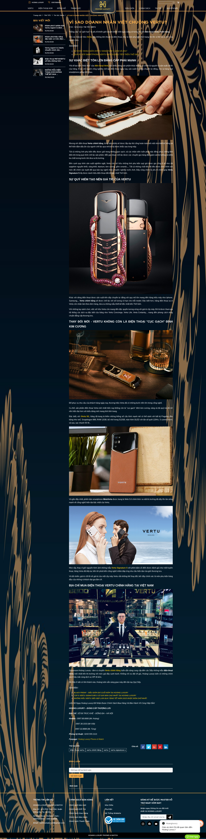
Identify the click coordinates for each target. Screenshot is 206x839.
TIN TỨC (158, 8)
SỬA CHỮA (129, 8)
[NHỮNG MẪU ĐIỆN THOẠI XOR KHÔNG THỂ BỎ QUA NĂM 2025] (38, 72)
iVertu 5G (85, 416)
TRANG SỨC (76, 8)
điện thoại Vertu (102, 66)
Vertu (89, 37)
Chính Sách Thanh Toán (79, 821)
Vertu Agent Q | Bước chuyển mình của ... (54, 49)
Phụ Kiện (108, 809)
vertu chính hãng (94, 750)
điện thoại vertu (77, 750)
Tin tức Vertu (59, 15)
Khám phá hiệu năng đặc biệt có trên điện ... (55, 38)
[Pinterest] (160, 746)
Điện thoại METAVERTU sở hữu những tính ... (55, 60)
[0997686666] (103, 838)
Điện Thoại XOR (45, 8)
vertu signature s (118, 750)
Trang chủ (37, 15)
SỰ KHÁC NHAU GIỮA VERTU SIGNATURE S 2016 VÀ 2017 (100, 51)
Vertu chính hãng (113, 670)
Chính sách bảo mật (77, 805)
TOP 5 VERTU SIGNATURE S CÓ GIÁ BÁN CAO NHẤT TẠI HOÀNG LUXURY (105, 695)
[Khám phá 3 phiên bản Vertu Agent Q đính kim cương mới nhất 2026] (38, 28)
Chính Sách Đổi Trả (77, 809)
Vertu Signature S (119, 568)
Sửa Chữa (109, 805)
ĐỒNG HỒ (61, 8)
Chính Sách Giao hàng (78, 813)
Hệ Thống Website (113, 813)
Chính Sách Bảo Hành (78, 817)
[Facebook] (143, 746)
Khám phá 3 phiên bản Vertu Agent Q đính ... (54, 26)
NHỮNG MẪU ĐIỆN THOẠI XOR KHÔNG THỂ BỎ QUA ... (53, 72)
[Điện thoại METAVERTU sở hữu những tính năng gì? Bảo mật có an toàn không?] (38, 61)
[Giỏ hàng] (178, 2)
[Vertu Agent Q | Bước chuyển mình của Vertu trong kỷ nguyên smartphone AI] (38, 50)
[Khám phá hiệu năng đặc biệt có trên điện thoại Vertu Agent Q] (38, 39)
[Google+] (154, 746)
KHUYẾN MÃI (172, 8)
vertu (106, 750)
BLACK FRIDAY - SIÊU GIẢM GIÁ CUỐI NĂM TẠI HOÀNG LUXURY (101, 692)
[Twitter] (148, 746)
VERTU (30, 8)
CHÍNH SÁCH (144, 8)
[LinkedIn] (165, 746)
